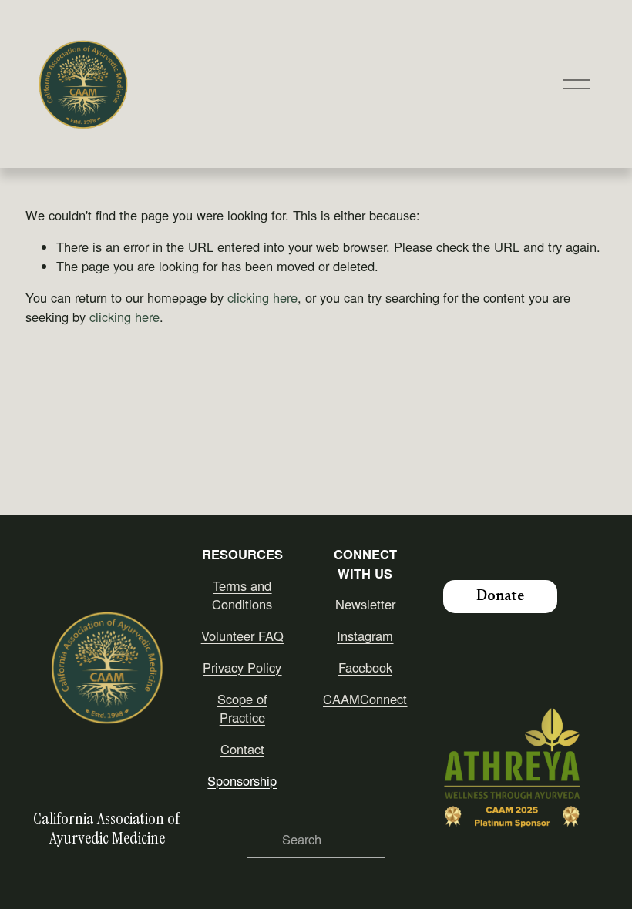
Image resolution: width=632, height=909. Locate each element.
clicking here (262, 297)
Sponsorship (242, 780)
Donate (500, 596)
